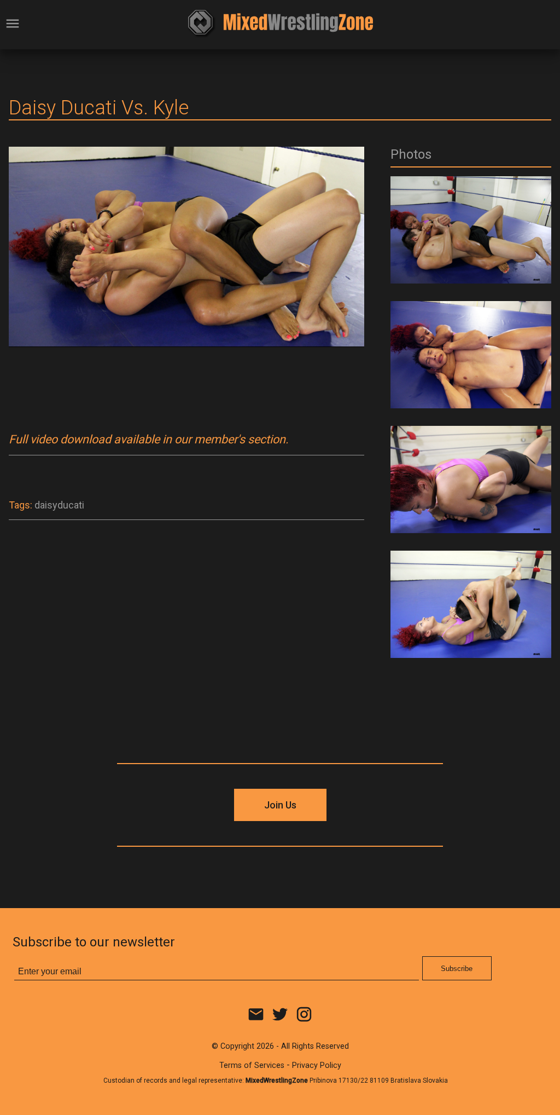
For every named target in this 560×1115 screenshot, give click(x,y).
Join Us (280, 805)
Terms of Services (251, 1065)
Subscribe (456, 968)
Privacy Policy (316, 1065)
